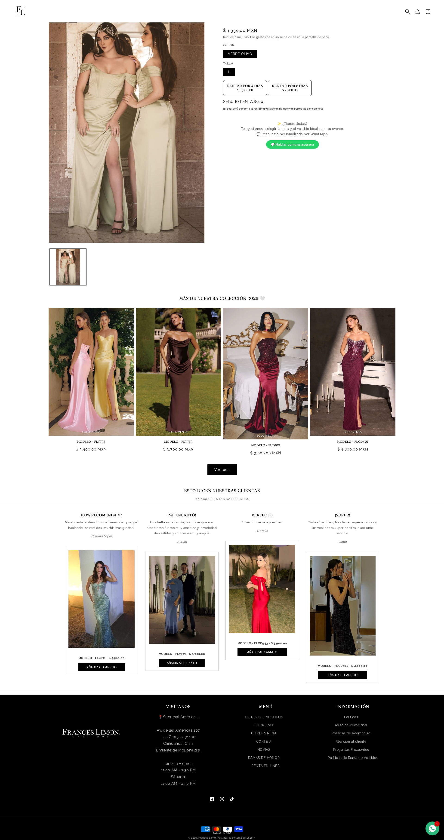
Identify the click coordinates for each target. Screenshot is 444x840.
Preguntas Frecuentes (351, 749)
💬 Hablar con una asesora (292, 144)
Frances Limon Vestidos (213, 838)
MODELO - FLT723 (91, 441)
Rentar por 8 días (290, 88)
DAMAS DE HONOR (264, 758)
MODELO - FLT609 (265, 445)
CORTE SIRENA (263, 733)
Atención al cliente (351, 741)
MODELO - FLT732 (178, 441)
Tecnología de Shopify (242, 838)
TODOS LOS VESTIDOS (264, 717)
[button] (407, 11)
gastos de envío (267, 37)
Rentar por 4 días (245, 88)
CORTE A (263, 741)
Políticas (351, 717)
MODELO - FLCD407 (353, 441)
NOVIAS (264, 749)
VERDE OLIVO (240, 54)
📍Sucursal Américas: (178, 717)
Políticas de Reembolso (351, 733)
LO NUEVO (264, 725)
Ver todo (222, 470)
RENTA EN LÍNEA (265, 766)
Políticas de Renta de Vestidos (353, 758)
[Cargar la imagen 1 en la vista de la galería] (68, 267)
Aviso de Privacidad (351, 725)
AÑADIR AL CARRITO (101, 667)
